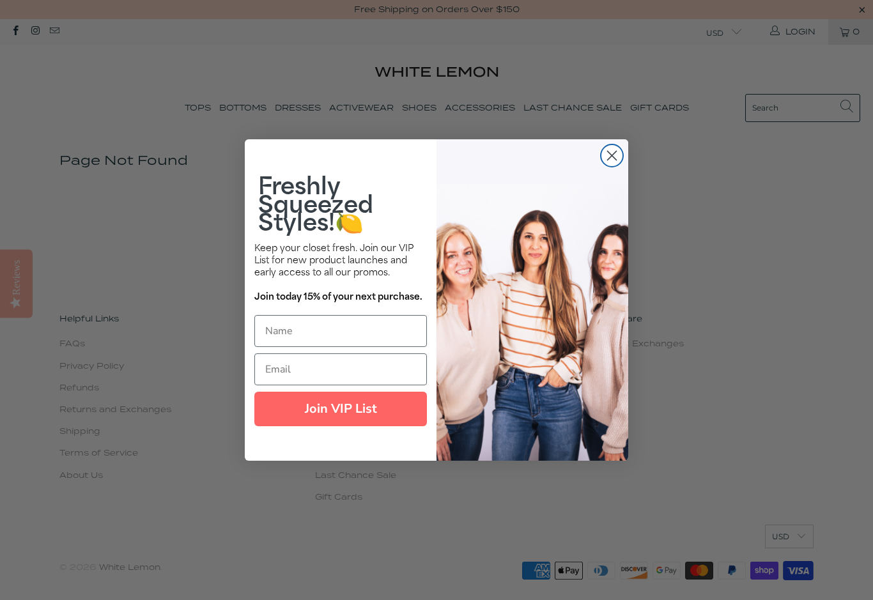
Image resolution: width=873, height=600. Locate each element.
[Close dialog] (612, 155)
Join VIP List (341, 408)
